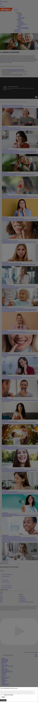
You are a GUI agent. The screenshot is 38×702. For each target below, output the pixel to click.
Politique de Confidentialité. (8, 694)
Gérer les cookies (3, 697)
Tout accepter (3, 700)
